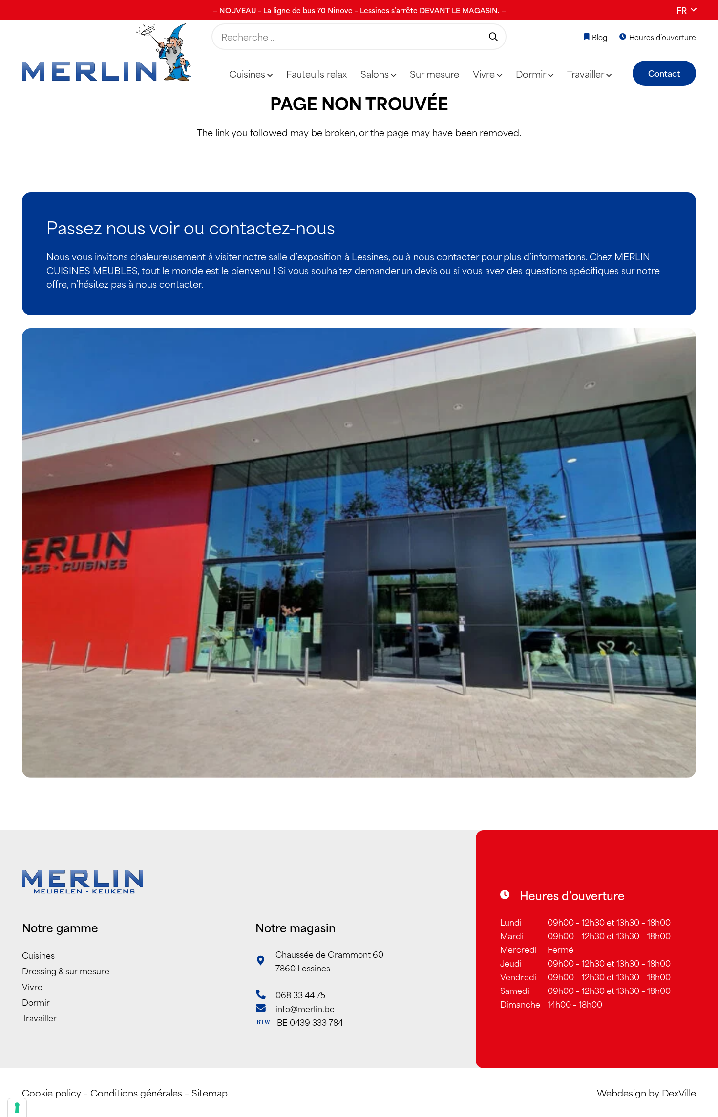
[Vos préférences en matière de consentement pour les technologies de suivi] (17, 1107)
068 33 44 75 (300, 994)
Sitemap (209, 1092)
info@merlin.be (305, 1008)
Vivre (32, 986)
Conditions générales (136, 1092)
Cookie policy (51, 1092)
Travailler (39, 1017)
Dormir (36, 1001)
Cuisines (38, 954)
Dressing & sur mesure (65, 970)
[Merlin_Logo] (106, 52)
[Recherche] (493, 36)
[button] (686, 10)
